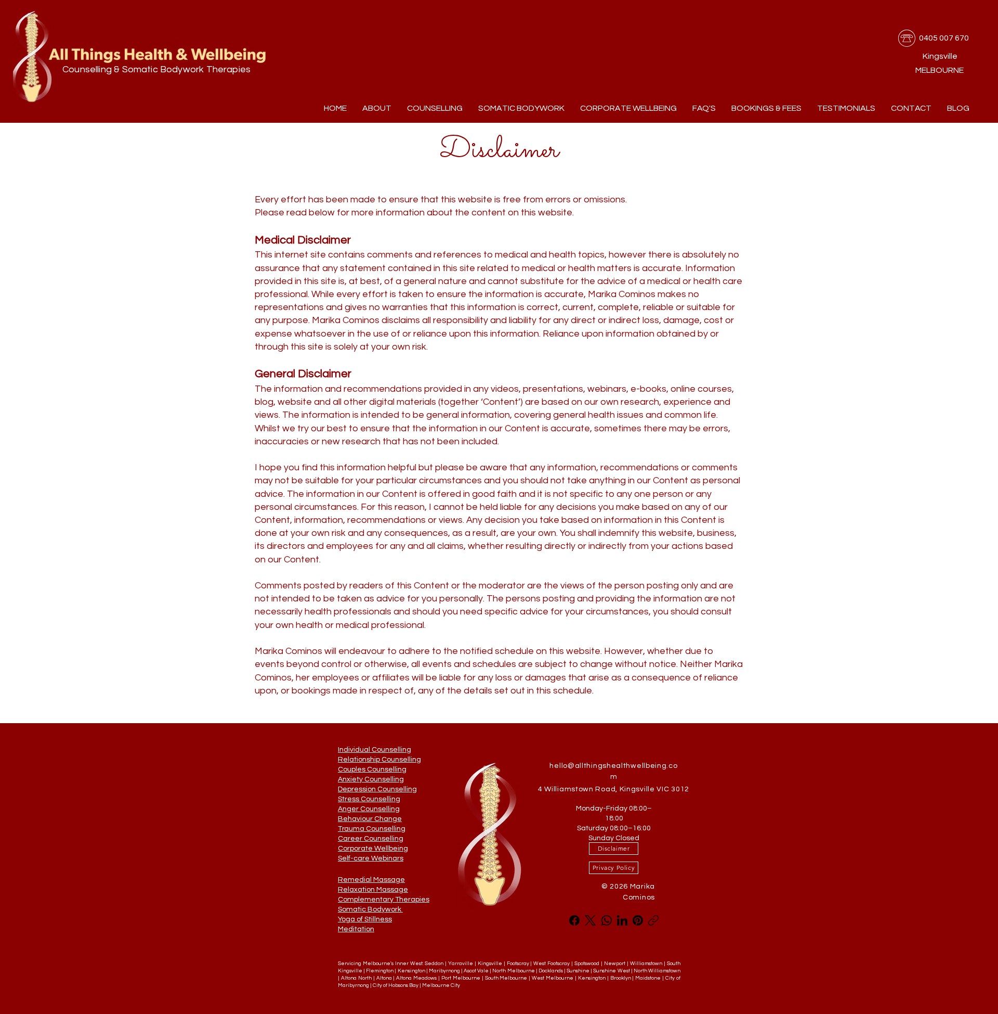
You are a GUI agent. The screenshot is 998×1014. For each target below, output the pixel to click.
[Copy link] (653, 920)
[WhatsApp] (606, 920)
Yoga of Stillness (365, 919)
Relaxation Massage (373, 889)
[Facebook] (574, 920)
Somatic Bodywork (370, 909)
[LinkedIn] (622, 920)
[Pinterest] (638, 920)
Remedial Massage (371, 879)
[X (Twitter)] (590, 920)
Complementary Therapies (383, 899)
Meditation (356, 929)
